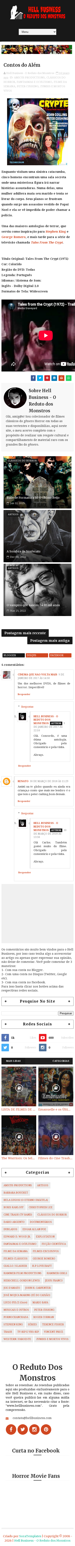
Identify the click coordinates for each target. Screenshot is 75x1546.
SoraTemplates (30, 1536)
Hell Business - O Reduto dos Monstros (46, 720)
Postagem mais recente (25, 633)
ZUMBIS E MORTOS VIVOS (52, 1339)
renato (23, 781)
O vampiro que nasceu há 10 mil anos (33, 605)
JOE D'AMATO (12, 1287)
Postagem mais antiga (50, 640)
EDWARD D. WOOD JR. (17, 1236)
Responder (24, 694)
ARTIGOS (42, 1185)
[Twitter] (23, 1429)
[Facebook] (11, 1429)
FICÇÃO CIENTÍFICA (54, 1243)
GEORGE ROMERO (44, 1258)
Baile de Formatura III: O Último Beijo (33, 498)
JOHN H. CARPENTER (38, 1287)
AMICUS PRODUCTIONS (29, 77)
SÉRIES (32, 1324)
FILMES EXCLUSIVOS (46, 1251)
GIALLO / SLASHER (15, 1265)
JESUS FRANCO (54, 1280)
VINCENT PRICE (53, 1331)
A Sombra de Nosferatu (23, 551)
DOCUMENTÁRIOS (41, 1222)
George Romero (13, 237)
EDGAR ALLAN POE (34, 1229)
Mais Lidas (13, 1061)
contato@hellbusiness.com (32, 1418)
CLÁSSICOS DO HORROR (52, 1214)
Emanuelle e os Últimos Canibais (55, 1109)
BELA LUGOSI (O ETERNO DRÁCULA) (26, 1200)
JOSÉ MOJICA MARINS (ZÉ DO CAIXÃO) (27, 1295)
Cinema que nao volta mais (37, 674)
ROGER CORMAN (43, 1317)
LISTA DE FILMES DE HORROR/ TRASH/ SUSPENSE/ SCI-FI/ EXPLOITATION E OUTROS (18, 1109)
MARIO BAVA (40, 1302)
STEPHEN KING (13, 1324)
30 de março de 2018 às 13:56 (50, 834)
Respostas (27, 706)
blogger (10, 655)
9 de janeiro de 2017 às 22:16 (49, 727)
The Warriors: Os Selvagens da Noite (18, 1158)
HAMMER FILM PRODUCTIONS (22, 1273)
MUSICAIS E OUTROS (16, 1309)
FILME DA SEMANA (16, 1251)
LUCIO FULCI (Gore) (15, 1302)
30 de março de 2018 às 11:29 (49, 781)
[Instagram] (34, 1429)
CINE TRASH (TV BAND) (18, 1214)
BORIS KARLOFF (14, 1207)
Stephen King (56, 231)
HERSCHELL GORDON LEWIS (22, 1280)
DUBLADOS (10, 1229)
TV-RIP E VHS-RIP (28, 1331)
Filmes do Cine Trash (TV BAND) (55, 1158)
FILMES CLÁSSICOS (16, 1258)
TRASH (8, 1331)
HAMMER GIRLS (57, 1273)
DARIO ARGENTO (14, 1222)
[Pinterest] (46, 1429)
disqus (31, 655)
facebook (57, 655)
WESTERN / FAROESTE (17, 1339)
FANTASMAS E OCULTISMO (34, 81)
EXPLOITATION (45, 1236)
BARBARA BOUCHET (16, 1192)
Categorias (60, 1061)
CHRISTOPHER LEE (40, 1207)
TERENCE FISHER (53, 1324)
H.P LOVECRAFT (42, 1265)
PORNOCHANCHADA (16, 1317)
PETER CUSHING (28, 86)
